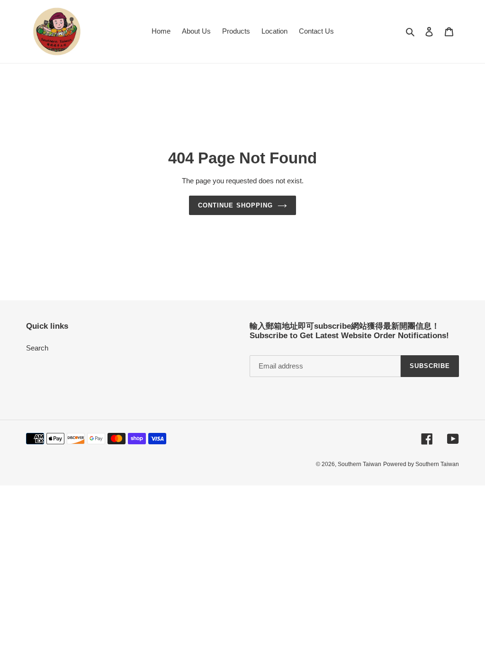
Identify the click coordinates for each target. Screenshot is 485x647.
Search (37, 348)
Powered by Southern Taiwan (421, 464)
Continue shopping (235, 205)
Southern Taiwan (359, 464)
